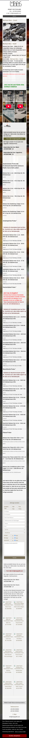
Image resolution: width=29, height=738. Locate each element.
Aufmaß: (6, 535)
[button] (20, 731)
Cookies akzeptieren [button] (14, 735)
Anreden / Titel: (6, 507)
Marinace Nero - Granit (9, 44)
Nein (17, 535)
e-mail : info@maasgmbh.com (13, 13)
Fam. (13, 509)
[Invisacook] (7, 128)
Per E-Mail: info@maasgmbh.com (14, 139)
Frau (19, 506)
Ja (12, 535)
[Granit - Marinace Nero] (14, 32)
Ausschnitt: (6, 540)
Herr (13, 506)
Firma (19, 509)
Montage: (6, 538)
